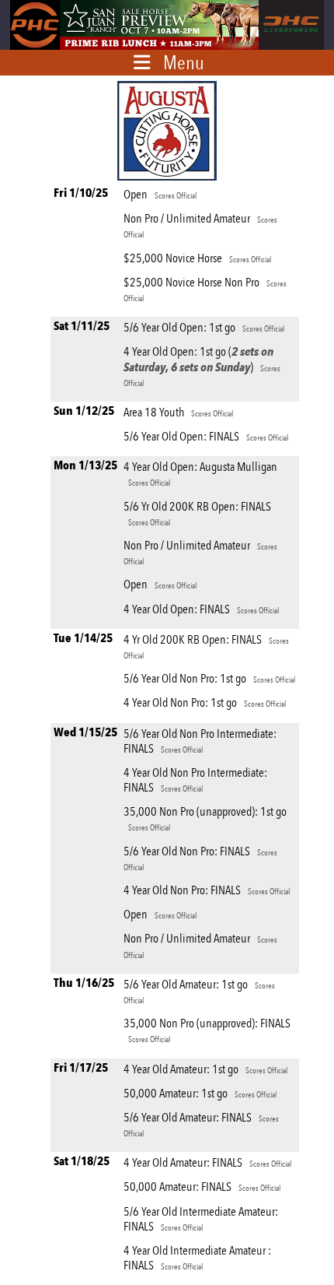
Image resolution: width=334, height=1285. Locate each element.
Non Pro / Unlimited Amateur (200, 225)
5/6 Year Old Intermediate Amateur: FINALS (201, 1219)
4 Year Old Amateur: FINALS (207, 1162)
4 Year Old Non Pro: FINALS (207, 890)
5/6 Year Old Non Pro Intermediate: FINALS (200, 741)
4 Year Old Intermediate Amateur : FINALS (197, 1258)
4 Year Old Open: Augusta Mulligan (200, 473)
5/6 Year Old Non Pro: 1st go (209, 678)
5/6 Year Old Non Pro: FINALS (200, 858)
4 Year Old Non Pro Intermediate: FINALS (195, 780)
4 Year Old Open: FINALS (201, 609)
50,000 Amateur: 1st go (200, 1093)
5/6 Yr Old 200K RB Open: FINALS (197, 513)
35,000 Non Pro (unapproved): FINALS (207, 1030)
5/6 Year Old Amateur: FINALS (201, 1124)
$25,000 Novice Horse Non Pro (205, 289)
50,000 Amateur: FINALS (202, 1186)
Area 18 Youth (178, 412)
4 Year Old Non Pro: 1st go (205, 702)
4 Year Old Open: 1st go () (202, 366)
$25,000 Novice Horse (197, 258)
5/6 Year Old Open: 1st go (204, 327)
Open (160, 194)
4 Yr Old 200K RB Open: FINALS (206, 646)
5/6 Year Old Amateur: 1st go (199, 991)
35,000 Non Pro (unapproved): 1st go (205, 818)
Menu (183, 62)
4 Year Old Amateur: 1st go (205, 1069)
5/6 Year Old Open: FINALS (206, 436)
